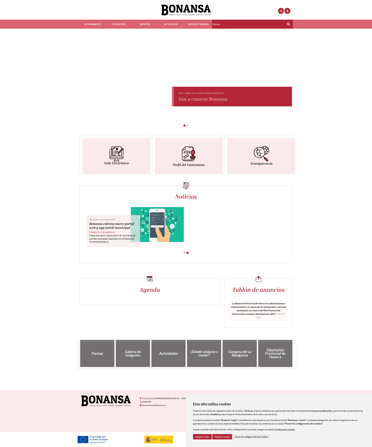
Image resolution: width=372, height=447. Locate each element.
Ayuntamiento (92, 24)
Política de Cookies (285, 429)
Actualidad (171, 24)
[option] (97, 353)
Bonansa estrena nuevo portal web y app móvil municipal (111, 226)
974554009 (146, 402)
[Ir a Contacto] (281, 11)
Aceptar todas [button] (202, 437)
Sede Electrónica (198, 24)
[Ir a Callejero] (287, 11)
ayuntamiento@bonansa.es (154, 405)
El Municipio (119, 24)
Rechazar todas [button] (222, 437)
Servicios (145, 24)
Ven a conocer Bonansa (203, 99)
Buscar (287, 25)
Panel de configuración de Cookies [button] (251, 437)
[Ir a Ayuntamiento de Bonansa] (186, 10)
